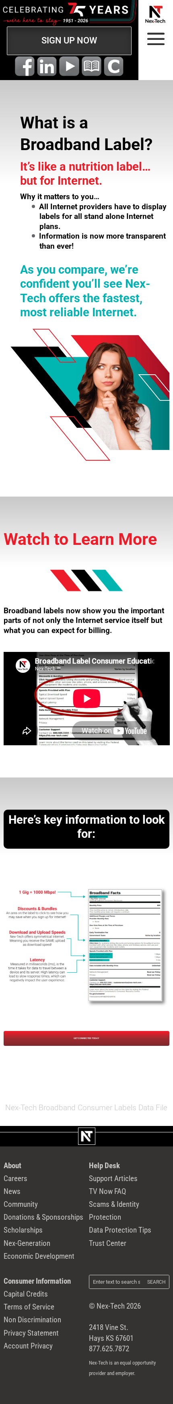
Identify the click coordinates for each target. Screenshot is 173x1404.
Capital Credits (26, 1294)
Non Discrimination (32, 1319)
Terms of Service (29, 1306)
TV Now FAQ (107, 1191)
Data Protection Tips (120, 1230)
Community (21, 1204)
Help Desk (104, 1165)
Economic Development (39, 1256)
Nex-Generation (27, 1243)
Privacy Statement (31, 1333)
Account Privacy (28, 1345)
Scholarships (23, 1230)
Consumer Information (37, 1281)
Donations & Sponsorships (43, 1217)
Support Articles (113, 1178)
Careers (15, 1178)
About (12, 1165)
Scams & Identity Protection (114, 1211)
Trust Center (107, 1243)
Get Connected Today (86, 1038)
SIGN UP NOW (69, 40)
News (12, 1191)
